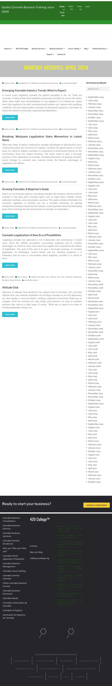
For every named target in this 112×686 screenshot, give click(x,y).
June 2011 (92, 461)
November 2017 (95, 305)
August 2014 (94, 407)
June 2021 (93, 223)
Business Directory (99, 49)
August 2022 (94, 185)
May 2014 (92, 417)
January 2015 (94, 390)
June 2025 (93, 100)
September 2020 (96, 250)
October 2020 (94, 247)
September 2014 (95, 403)
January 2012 (94, 448)
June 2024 (93, 128)
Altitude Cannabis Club (40, 277)
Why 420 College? (66, 661)
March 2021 (93, 233)
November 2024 (95, 114)
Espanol (49, 54)
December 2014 (95, 393)
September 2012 (95, 424)
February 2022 (95, 206)
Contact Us (61, 54)
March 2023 (93, 165)
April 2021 (92, 230)
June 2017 (93, 318)
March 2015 (93, 383)
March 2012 (93, 441)
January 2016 (94, 366)
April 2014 (92, 420)
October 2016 (94, 335)
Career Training (73, 49)
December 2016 (95, 329)
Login (87, 6)
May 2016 (92, 352)
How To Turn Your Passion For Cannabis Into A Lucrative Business (70, 586)
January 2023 (94, 172)
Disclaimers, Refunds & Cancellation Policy (81, 669)
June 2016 (93, 349)
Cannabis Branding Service (50, 669)
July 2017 (92, 315)
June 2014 (93, 414)
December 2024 (95, 111)
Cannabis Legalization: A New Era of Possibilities (31, 235)
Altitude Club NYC (57, 277)
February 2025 (95, 104)
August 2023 (94, 158)
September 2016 (96, 339)
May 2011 (92, 465)
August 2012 (94, 427)
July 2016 (92, 346)
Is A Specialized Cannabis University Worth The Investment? (70, 577)
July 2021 (92, 220)
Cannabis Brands (10, 598)
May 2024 (92, 131)
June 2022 (93, 192)
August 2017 (94, 311)
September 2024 (96, 121)
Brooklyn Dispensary (74, 277)
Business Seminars (56, 49)
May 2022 (92, 196)
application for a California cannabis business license (38, 83)
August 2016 (94, 342)
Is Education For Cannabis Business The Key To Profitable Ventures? (70, 544)
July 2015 (92, 369)
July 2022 (92, 189)
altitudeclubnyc (32, 280)
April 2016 (92, 356)
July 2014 (92, 410)
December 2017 (95, 301)
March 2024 (93, 138)
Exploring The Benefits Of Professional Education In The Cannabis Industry (70, 602)
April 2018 (92, 294)
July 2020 (92, 254)
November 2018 (95, 288)
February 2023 (95, 168)
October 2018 (94, 291)
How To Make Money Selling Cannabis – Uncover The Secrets (70, 553)
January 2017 (94, 325)
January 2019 (94, 281)
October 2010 (94, 482)
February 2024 (95, 141)
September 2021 (95, 213)
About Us (7, 49)
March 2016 (93, 359)
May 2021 (92, 226)
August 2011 (93, 455)
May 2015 (92, 376)
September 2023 (96, 155)
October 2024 (94, 117)
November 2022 (95, 175)
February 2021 (94, 237)
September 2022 (96, 182)
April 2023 (92, 162)
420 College (22, 277)
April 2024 (92, 134)
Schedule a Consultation (96, 505)
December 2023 (95, 148)
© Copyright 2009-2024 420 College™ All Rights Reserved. (56, 654)
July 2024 (92, 124)
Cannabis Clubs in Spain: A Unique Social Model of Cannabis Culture (70, 528)
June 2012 (93, 431)
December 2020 (95, 243)
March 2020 (93, 260)
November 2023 (95, 151)
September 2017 (95, 308)
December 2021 (95, 209)
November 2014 (95, 397)
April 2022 (92, 199)
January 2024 (94, 145)
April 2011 (92, 468)
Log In (67, 677)
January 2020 (94, 267)
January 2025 (94, 107)
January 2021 (94, 240)
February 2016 (95, 363)
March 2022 (93, 202)
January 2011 (94, 478)
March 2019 (93, 277)
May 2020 (92, 257)
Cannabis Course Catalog (44, 661)
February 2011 (94, 475)
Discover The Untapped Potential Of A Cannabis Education (70, 568)
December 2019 (95, 271)
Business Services (38, 49)
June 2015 (93, 373)
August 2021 (94, 216)
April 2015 (92, 380)
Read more (10, 118)
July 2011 (92, 458)
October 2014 (94, 400)
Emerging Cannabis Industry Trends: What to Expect (34, 90)
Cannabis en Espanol (12, 610)
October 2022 (94, 179)
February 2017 (94, 322)
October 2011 (94, 451)
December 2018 (95, 284)
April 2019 (92, 274)
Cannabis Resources (35, 677)
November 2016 (95, 332)
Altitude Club (10, 287)
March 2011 (93, 472)
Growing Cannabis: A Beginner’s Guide (25, 189)
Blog (86, 49)
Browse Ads (53, 677)
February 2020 (95, 264)
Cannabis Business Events (25, 669)
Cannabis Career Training (14, 571)
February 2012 (94, 444)
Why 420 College (22, 49)
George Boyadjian (70, 83)
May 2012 (92, 434)
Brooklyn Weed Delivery (11, 280)
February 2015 (94, 386)
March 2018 (93, 298)
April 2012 (92, 437)
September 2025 (96, 97)
